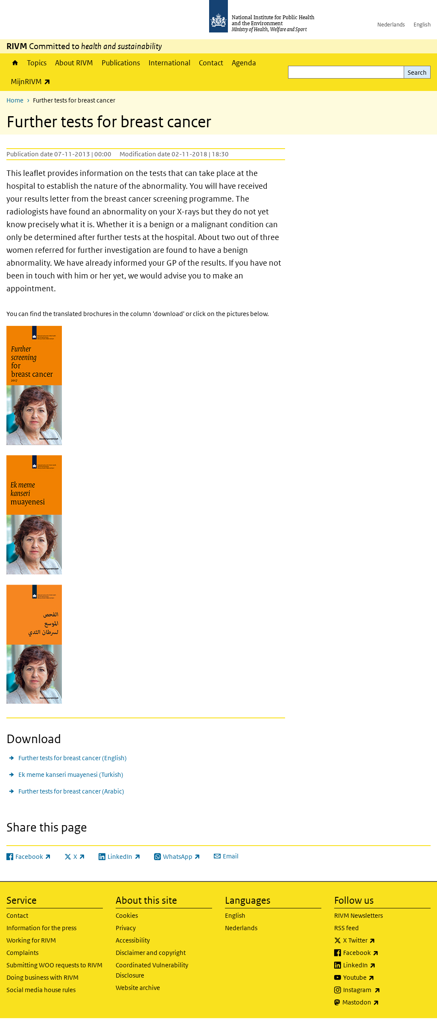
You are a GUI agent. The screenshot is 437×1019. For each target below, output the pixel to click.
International (169, 62)
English (422, 24)
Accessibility (133, 940)
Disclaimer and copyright (151, 953)
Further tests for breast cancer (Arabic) (71, 791)
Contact (211, 62)
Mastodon (383, 1002)
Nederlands (391, 24)
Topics (37, 62)
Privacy (126, 928)
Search (417, 72)
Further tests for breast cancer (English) (72, 758)
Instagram (384, 989)
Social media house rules (41, 990)
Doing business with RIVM (42, 977)
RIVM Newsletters (358, 915)
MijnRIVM (33, 81)
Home (14, 62)
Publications (121, 62)
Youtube (381, 977)
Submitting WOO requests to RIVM (54, 965)
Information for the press (41, 928)
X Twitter (381, 940)
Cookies (127, 915)
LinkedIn (381, 964)
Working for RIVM (31, 940)
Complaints (22, 953)
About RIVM (74, 62)
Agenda (244, 62)
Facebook (383, 952)
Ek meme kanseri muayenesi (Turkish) (70, 774)
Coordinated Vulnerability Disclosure (152, 970)
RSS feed (346, 928)
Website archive (138, 988)
